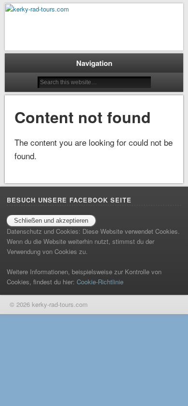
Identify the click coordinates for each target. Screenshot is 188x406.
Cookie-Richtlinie (100, 281)
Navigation (94, 63)
